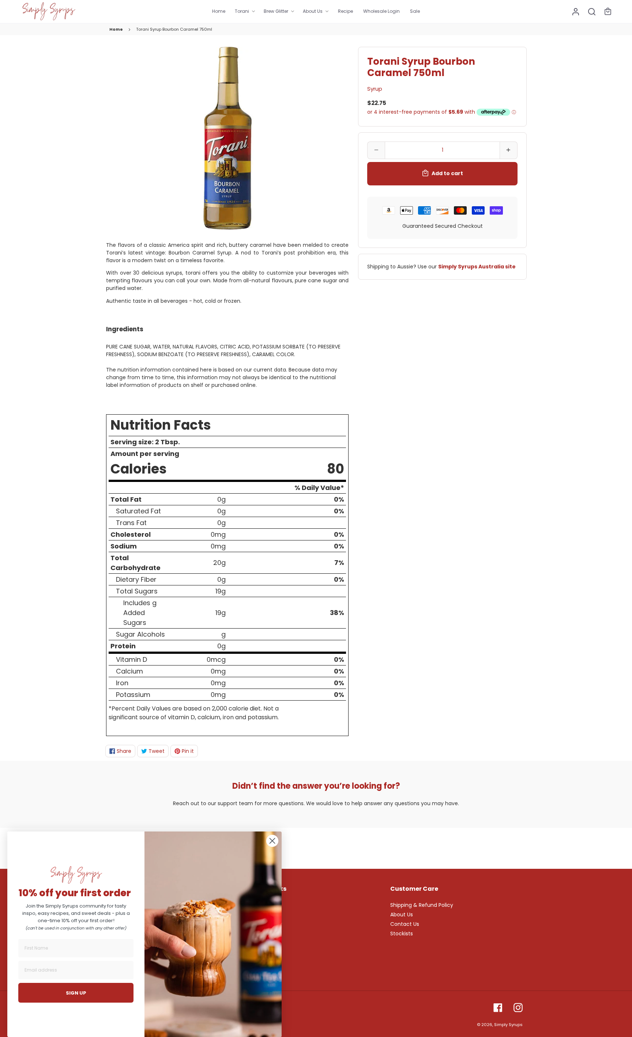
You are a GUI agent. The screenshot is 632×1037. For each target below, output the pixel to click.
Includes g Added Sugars (140, 612)
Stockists (401, 933)
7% (339, 562)
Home (116, 29)
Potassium (133, 694)
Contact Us (404, 924)
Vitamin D (131, 659)
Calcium (129, 671)
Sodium (123, 546)
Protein (123, 646)
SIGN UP (76, 992)
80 (335, 469)
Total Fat (126, 499)
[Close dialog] (272, 840)
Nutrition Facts (160, 425)
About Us (401, 914)
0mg (218, 534)
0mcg (216, 659)
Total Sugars (137, 591)
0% (339, 499)
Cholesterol (130, 534)
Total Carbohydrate (135, 562)
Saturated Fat (138, 511)
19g (220, 591)
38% (337, 612)
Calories (138, 469)
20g (219, 562)
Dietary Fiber (136, 579)
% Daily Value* (319, 487)
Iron (122, 682)
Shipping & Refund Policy (421, 905)
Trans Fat (131, 522)
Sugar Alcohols (140, 634)
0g (221, 499)
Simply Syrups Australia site (477, 266)
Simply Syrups (508, 1024)
